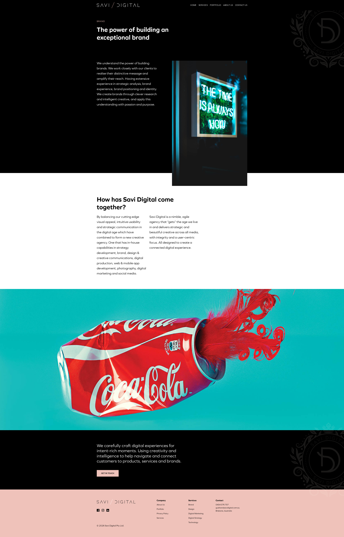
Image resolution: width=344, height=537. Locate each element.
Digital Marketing (195, 513)
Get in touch (107, 473)
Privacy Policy (162, 513)
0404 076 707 (222, 505)
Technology (193, 522)
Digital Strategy (195, 518)
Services (203, 5)
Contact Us (241, 5)
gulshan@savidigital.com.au (228, 508)
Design (191, 509)
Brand (191, 505)
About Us (228, 5)
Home (193, 5)
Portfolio (215, 5)
